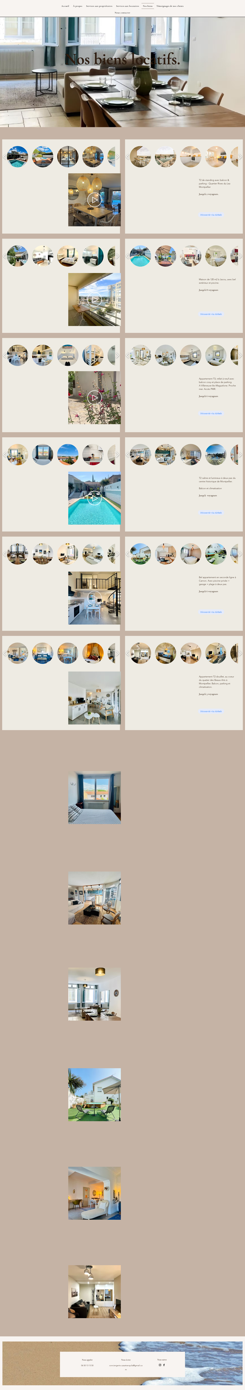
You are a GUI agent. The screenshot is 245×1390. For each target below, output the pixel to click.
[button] (17, 156)
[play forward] (117, 156)
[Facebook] (164, 1365)
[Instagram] (160, 1365)
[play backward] (5, 156)
